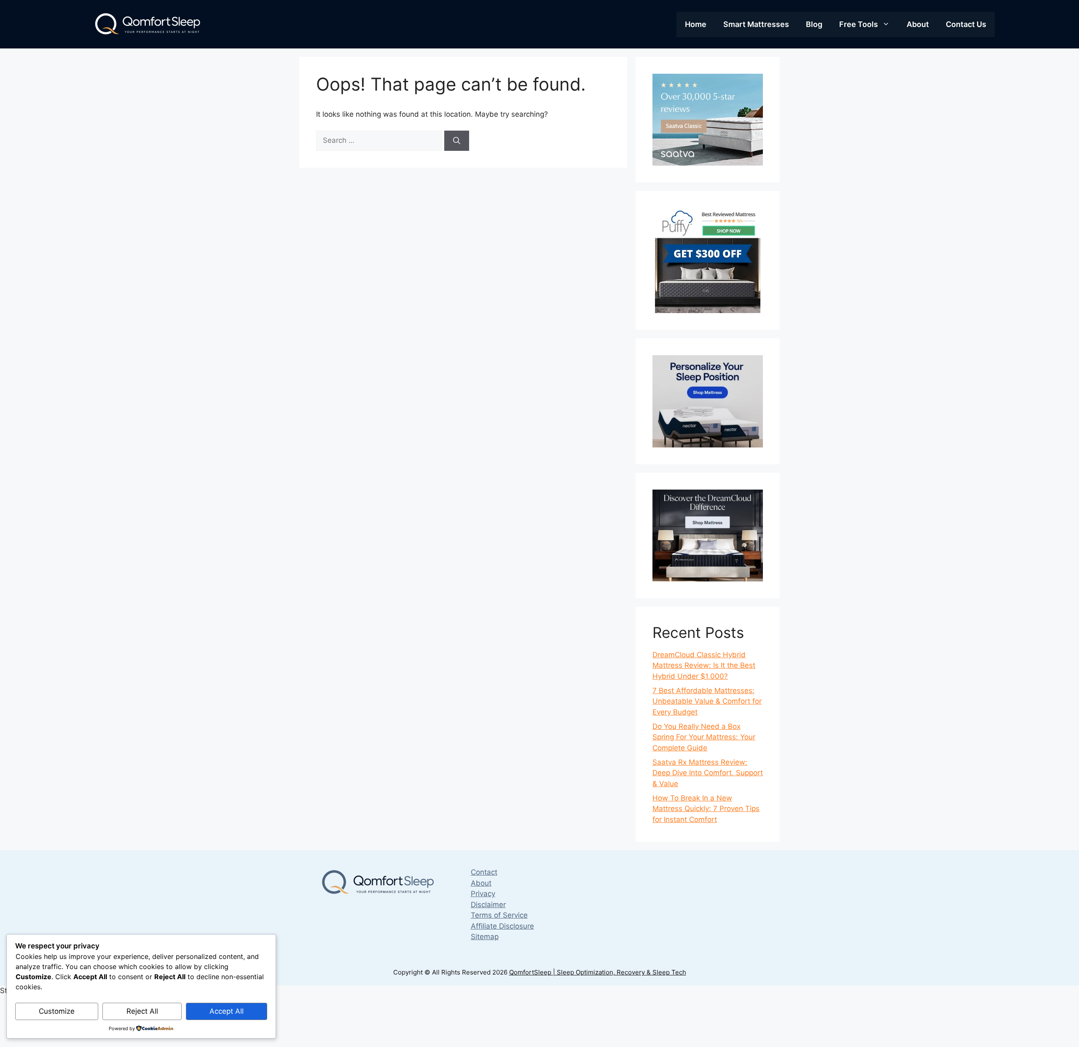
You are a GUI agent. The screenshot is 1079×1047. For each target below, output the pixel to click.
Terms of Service (499, 915)
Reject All (142, 1011)
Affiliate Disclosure (502, 926)
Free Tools (858, 24)
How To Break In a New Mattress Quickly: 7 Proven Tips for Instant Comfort (706, 809)
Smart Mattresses (756, 24)
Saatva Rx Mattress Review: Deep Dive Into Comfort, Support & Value (707, 773)
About (918, 24)
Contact (484, 872)
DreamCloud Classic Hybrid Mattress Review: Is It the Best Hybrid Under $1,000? (703, 665)
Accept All (226, 1011)
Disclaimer (488, 904)
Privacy (483, 893)
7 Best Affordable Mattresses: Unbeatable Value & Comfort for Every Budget (707, 701)
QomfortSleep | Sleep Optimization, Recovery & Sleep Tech (597, 972)
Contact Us (966, 24)
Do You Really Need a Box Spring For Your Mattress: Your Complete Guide (703, 737)
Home (695, 24)
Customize (57, 1011)
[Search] (456, 141)
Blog (814, 24)
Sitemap (485, 936)
